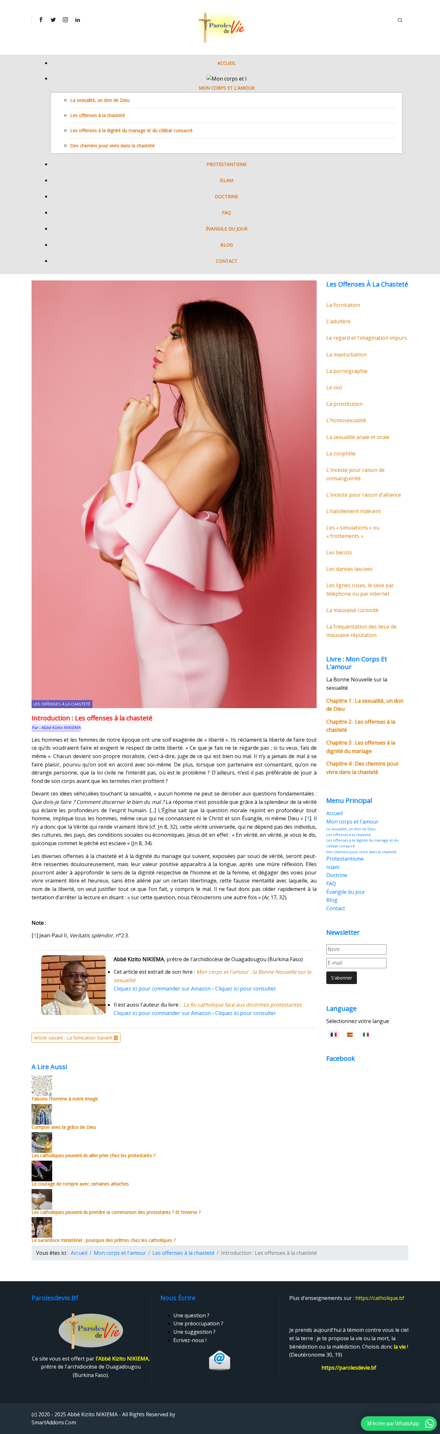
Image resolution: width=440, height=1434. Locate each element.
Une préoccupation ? (198, 1323)
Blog (226, 245)
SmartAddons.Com (54, 1422)
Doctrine (226, 196)
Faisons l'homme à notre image (65, 1099)
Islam (226, 180)
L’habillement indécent (353, 511)
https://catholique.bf (379, 1298)
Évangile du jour (226, 229)
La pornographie (347, 371)
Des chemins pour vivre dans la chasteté (112, 145)
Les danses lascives (349, 568)
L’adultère (338, 321)
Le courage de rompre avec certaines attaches (80, 1184)
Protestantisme (226, 164)
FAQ (226, 213)
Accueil (226, 63)
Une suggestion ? (194, 1331)
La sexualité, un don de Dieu (99, 100)
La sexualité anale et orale (357, 437)
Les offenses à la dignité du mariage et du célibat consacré (131, 130)
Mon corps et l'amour (226, 88)
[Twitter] (53, 19)
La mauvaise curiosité (352, 610)
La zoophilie (341, 453)
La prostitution (344, 403)
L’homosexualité (346, 420)
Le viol (334, 387)
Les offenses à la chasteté (97, 115)
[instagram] (65, 19)
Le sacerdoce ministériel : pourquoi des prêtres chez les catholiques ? (104, 1240)
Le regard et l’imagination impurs (366, 337)
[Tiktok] (77, 19)
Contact (226, 261)
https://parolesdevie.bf (348, 1367)
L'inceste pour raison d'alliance (363, 494)
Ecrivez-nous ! (189, 1340)
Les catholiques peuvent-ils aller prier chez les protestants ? (93, 1155)
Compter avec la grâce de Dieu (64, 1127)
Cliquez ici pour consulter (245, 988)
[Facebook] (40, 19)
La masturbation (346, 354)
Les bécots (339, 552)
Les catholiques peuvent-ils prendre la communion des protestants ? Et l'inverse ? (116, 1212)
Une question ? (191, 1315)
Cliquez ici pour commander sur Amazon (162, 988)
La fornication (343, 304)
